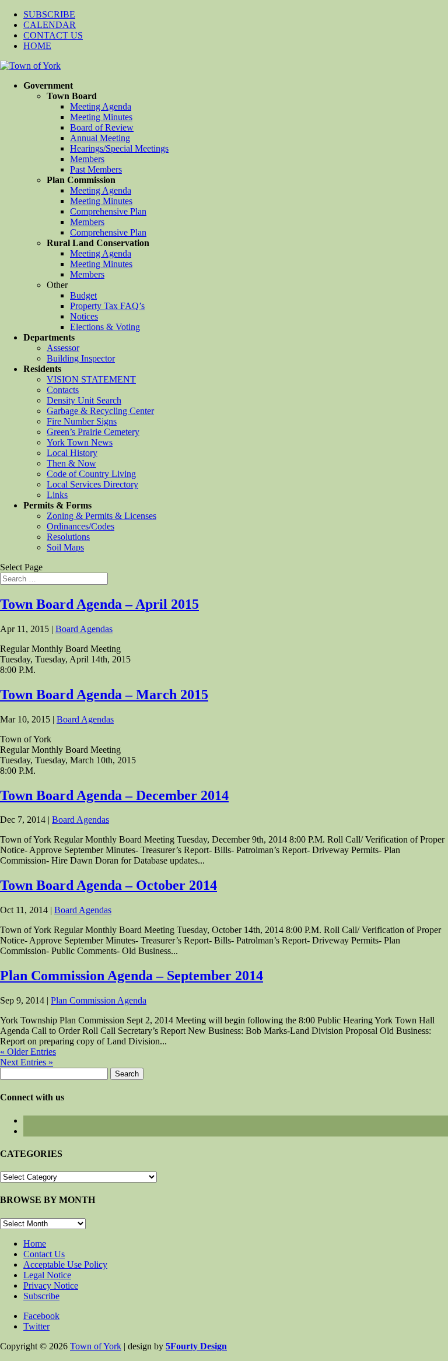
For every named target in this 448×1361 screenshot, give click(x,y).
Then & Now (71, 463)
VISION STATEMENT (91, 379)
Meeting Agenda (100, 106)
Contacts (63, 390)
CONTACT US (53, 35)
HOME (37, 46)
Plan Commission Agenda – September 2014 (131, 975)
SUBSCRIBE (49, 14)
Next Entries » (26, 1062)
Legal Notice (47, 1275)
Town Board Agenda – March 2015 (104, 694)
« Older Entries (28, 1052)
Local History (72, 453)
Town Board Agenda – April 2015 (99, 604)
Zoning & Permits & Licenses (101, 516)
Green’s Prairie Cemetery (93, 432)
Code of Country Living (91, 474)
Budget (83, 295)
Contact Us (44, 1254)
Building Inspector (81, 358)
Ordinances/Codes (80, 526)
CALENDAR (49, 25)
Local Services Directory (92, 484)
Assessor (63, 348)
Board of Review (102, 127)
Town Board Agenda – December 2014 (114, 795)
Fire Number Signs (82, 421)
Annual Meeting (100, 138)
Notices (84, 316)
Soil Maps (65, 547)
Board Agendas (84, 629)
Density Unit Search (84, 400)
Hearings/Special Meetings (119, 148)
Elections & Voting (105, 327)
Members (87, 159)
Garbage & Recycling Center (100, 411)
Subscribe (41, 1296)
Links (57, 495)
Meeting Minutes (101, 117)
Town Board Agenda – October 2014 (108, 885)
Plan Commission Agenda (98, 1000)
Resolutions (68, 537)
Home (34, 1243)
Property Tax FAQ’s (107, 306)
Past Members (96, 169)
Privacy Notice (50, 1285)
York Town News (80, 442)
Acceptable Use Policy (65, 1264)
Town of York (95, 1346)
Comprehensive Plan (108, 211)
